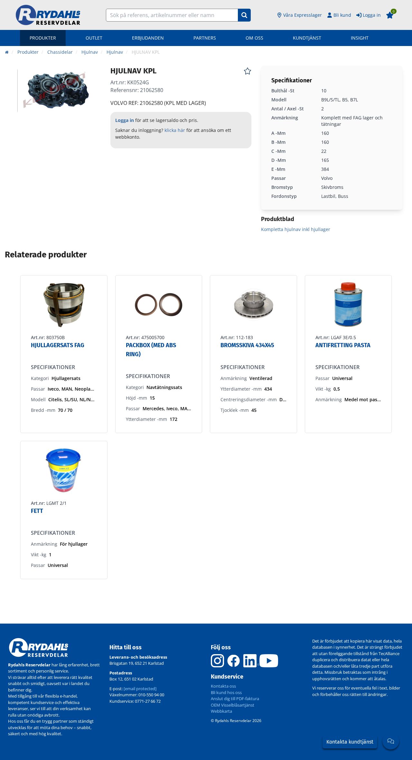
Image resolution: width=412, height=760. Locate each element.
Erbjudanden (148, 38)
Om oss (254, 38)
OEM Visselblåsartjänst (232, 705)
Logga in (372, 15)
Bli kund (342, 15)
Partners (204, 38)
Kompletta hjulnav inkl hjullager (295, 229)
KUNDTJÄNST (307, 38)
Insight (360, 38)
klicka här (174, 130)
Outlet (94, 38)
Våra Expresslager (302, 15)
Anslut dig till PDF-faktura (235, 698)
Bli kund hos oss (226, 692)
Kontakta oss (223, 686)
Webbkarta (221, 711)
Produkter (43, 38)
